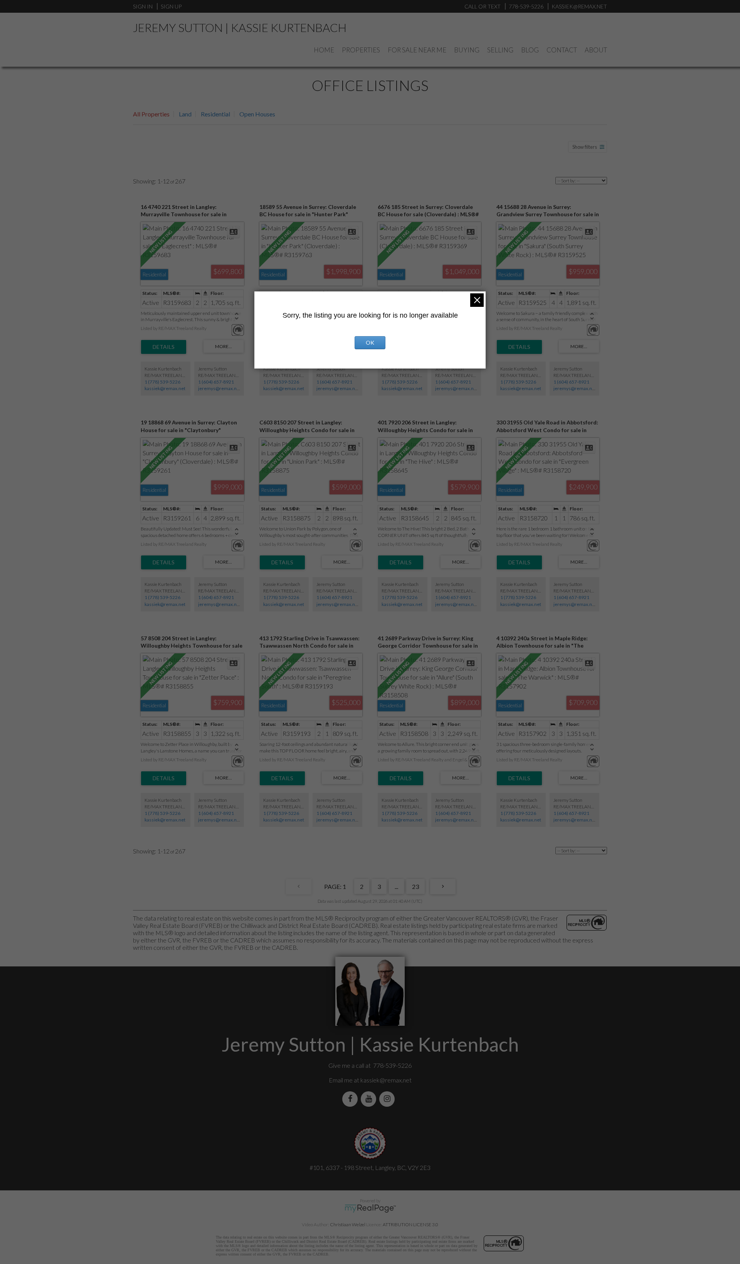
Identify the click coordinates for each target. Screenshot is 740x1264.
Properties (361, 50)
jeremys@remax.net (219, 388)
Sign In (143, 6)
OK (370, 342)
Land (185, 114)
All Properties (151, 114)
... (396, 886)
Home (324, 50)
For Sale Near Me (417, 50)
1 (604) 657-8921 (216, 382)
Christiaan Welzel (347, 1224)
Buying (466, 50)
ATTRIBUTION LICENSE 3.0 (410, 1224)
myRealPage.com (370, 1208)
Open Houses (257, 114)
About (596, 50)
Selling (500, 50)
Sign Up (171, 6)
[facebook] (351, 1098)
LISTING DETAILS (163, 347)
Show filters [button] (584, 147)
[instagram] (388, 1098)
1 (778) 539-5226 (162, 382)
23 (415, 886)
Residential (215, 114)
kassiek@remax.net (165, 388)
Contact (562, 50)
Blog (530, 50)
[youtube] (370, 1098)
